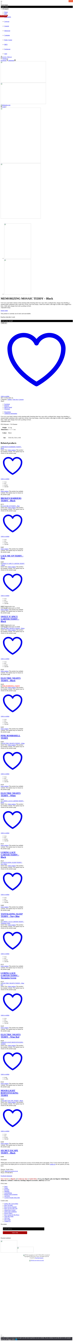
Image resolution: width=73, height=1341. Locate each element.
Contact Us (7, 1221)
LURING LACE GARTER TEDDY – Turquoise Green (10, 975)
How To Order (8, 1205)
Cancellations (8, 1193)
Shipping (6, 1191)
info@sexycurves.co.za (11, 1171)
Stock (5, 1186)
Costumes (7, 35)
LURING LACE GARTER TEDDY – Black (10, 854)
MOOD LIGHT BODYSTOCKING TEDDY (9, 1092)
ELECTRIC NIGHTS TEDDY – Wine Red (11, 1035)
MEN (5, 44)
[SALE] (13, 448)
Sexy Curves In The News (11, 1215)
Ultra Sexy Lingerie (18, 399)
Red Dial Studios (39, 1258)
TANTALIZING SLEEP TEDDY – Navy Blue (12, 915)
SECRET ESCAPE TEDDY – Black (9, 1151)
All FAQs (7, 1196)
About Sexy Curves (9, 1210)
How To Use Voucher (10, 1207)
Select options (12, 450)
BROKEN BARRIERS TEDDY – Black (11, 499)
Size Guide (7, 1219)
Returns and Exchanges (11, 1194)
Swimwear (7, 49)
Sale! (5, 53)
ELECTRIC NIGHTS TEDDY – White (11, 794)
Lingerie (6, 26)
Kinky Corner (8, 40)
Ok (16, 1339)
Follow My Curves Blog (11, 1203)
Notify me (3, 323)
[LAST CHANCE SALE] (10, 506)
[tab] (7, 412)
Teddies (9, 399)
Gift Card (7, 1218)
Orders (6, 1188)
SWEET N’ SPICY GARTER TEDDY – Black (10, 618)
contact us (52, 1164)
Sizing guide (4, 310)
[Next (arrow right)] (3, 1336)
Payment (6, 1189)
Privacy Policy (8, 1213)
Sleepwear (7, 30)
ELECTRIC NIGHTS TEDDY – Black (11, 679)
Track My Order (8, 1216)
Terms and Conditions (10, 1211)
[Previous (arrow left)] (1, 1336)
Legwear (6, 21)
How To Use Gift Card (10, 1208)
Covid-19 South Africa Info (12, 1197)
